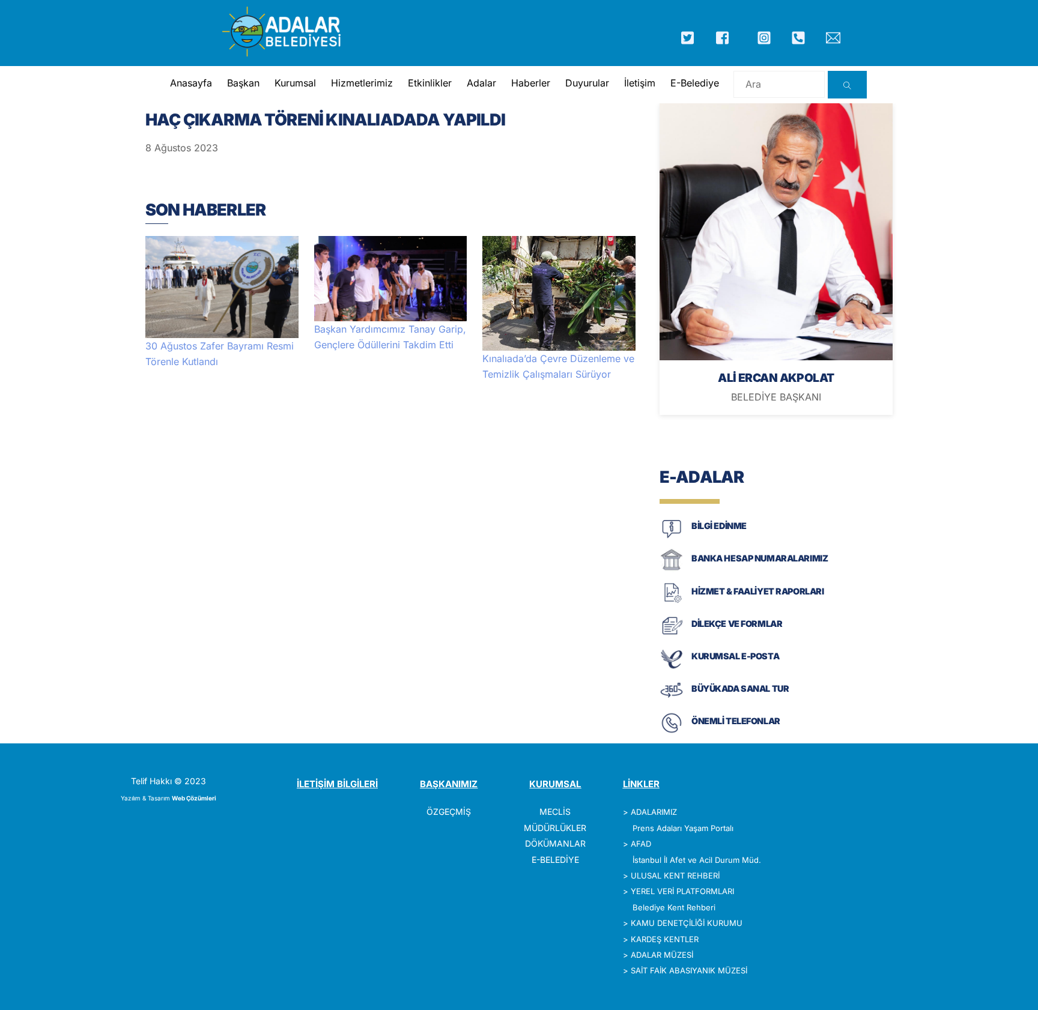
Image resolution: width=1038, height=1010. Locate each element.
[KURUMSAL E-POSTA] (672, 667)
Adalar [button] (481, 83)
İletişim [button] (639, 83)
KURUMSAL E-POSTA (735, 656)
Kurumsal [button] (295, 83)
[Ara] (847, 84)
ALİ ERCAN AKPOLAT (776, 377)
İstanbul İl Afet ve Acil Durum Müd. (697, 860)
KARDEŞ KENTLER (665, 939)
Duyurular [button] (587, 83)
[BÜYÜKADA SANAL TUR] (672, 699)
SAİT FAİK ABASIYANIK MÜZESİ (689, 970)
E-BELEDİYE (555, 859)
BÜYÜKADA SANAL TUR (740, 688)
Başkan (243, 83)
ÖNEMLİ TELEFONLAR (735, 721)
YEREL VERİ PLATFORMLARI (682, 891)
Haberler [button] (530, 83)
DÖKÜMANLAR (555, 843)
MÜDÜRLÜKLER (555, 828)
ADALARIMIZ (654, 812)
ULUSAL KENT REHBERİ (675, 875)
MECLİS (555, 811)
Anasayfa (191, 83)
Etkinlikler (430, 83)
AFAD (641, 843)
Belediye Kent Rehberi (674, 907)
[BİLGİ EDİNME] (672, 537)
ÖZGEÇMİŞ (448, 811)
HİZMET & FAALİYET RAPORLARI (757, 591)
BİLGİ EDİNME (719, 526)
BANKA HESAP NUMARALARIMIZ (759, 558)
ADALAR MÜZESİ (662, 955)
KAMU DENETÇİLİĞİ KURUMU (686, 923)
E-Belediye (694, 83)
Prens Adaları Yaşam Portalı (683, 828)
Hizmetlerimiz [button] (362, 83)
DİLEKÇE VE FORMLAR (736, 623)
